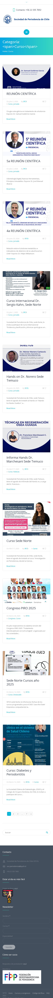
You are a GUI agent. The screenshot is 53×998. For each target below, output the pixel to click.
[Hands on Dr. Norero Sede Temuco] (26, 358)
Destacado (17, 695)
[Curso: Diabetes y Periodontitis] (26, 745)
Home (5, 51)
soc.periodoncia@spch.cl (16, 866)
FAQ (48, 993)
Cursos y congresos (22, 993)
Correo (6, 926)
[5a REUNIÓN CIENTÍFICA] (26, 143)
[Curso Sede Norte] (26, 518)
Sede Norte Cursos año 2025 (23, 682)
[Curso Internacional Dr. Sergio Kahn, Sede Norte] (26, 283)
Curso (11, 51)
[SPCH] (26, 19)
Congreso (11, 618)
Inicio (11, 993)
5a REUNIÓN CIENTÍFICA (23, 161)
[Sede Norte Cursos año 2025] (26, 663)
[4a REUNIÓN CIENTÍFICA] (26, 213)
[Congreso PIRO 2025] (26, 590)
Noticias (16, 472)
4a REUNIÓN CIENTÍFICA (23, 231)
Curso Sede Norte (19, 541)
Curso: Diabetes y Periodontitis (19, 772)
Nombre (6, 916)
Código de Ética (38, 993)
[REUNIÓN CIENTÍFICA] (26, 76)
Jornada (16, 104)
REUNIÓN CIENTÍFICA (21, 93)
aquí (25, 964)
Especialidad (8, 936)
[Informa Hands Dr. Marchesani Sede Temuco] (26, 436)
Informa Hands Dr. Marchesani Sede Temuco (25, 459)
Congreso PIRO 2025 (21, 608)
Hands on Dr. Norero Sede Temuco (25, 378)
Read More (11, 119)
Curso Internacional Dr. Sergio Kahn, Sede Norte (24, 303)
